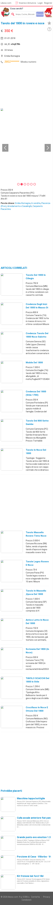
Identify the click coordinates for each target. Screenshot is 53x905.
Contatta (35, 897)
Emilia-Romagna (22, 203)
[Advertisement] (23, 86)
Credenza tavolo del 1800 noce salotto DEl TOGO (37, 337)
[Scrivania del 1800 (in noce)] (12, 658)
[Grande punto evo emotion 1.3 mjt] (8, 843)
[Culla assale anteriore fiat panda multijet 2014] (8, 824)
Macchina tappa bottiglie (31, 798)
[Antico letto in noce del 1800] (12, 629)
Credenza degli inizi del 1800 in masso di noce (37, 307)
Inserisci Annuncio (27, 3)
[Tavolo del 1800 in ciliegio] (12, 284)
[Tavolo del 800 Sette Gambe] (12, 430)
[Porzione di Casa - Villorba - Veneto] (8, 862)
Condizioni (26, 900)
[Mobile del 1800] (12, 372)
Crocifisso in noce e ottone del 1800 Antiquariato (37, 711)
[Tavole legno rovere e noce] (12, 571)
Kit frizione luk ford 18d (30, 876)
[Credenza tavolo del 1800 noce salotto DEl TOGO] (12, 343)
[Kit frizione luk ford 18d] (8, 882)
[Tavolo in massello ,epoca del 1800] (12, 600)
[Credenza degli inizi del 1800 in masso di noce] (12, 313)
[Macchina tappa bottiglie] (8, 804)
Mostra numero (28, 62)
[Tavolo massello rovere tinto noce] (12, 542)
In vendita (35, 203)
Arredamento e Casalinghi (19, 206)
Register (48, 3)
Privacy (46, 897)
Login (40, 3)
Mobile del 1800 (34, 362)
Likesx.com (6, 3)
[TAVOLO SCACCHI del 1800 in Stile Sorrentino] (12, 687)
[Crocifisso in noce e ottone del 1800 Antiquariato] (12, 717)
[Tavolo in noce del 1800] (12, 459)
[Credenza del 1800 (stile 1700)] (12, 401)
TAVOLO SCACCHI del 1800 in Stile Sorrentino (37, 681)
